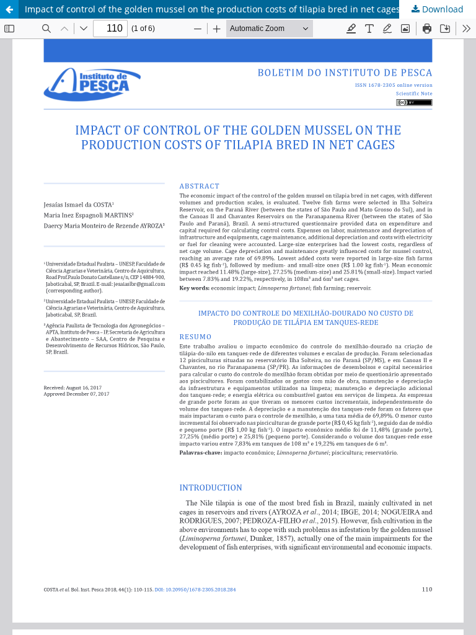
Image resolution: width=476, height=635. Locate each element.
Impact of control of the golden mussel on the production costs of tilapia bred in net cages (212, 9)
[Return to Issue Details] (9, 9)
